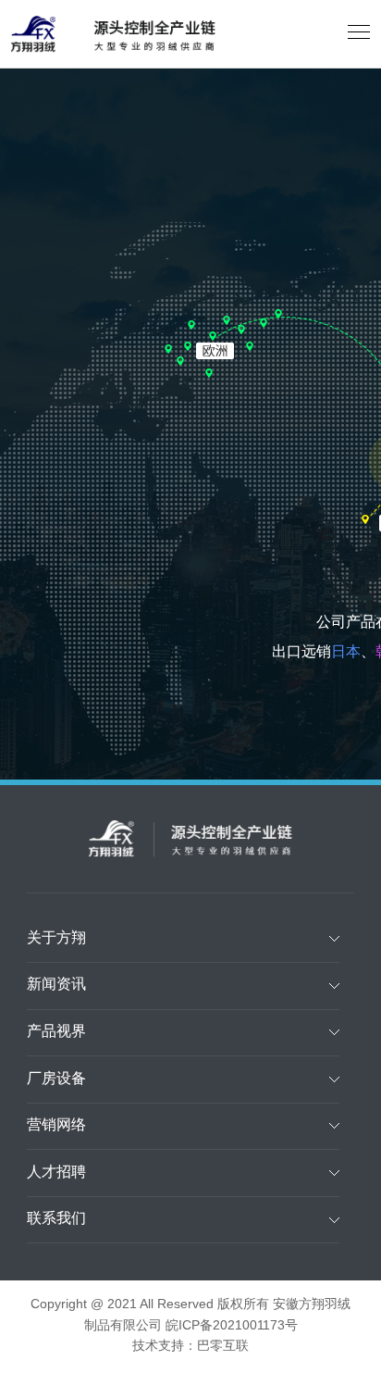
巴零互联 (223, 1347)
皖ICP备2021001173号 (232, 1326)
